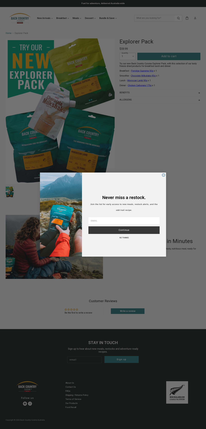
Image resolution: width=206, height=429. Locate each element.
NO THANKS (124, 238)
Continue (124, 230)
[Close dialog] (163, 175)
